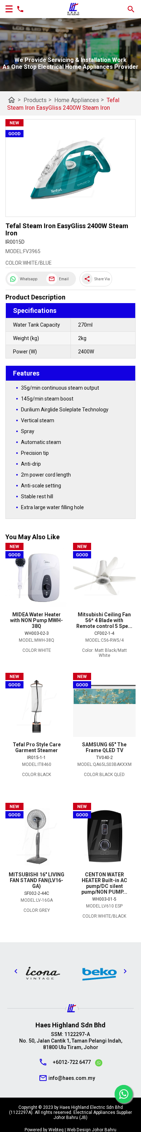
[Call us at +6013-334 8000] (18, 9)
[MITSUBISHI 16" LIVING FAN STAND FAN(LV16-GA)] (36, 837)
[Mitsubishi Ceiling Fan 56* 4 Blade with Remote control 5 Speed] (104, 577)
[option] (42, 973)
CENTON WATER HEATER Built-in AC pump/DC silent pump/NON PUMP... (104, 883)
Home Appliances (79, 99)
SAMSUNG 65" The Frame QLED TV (104, 747)
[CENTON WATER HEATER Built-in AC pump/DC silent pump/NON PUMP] (104, 837)
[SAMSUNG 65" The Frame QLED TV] (104, 707)
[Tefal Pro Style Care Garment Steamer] (36, 707)
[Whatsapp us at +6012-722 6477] (98, 1064)
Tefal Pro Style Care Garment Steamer (37, 747)
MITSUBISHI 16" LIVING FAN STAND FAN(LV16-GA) (36, 880)
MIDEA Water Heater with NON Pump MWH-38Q (36, 620)
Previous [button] (15, 971)
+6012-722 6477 (72, 1062)
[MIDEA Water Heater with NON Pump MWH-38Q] (36, 577)
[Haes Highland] (73, 9)
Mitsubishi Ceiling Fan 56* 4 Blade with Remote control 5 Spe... (104, 620)
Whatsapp (28, 279)
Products (37, 99)
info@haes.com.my (71, 1078)
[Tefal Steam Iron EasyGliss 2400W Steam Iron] (70, 168)
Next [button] (125, 971)
